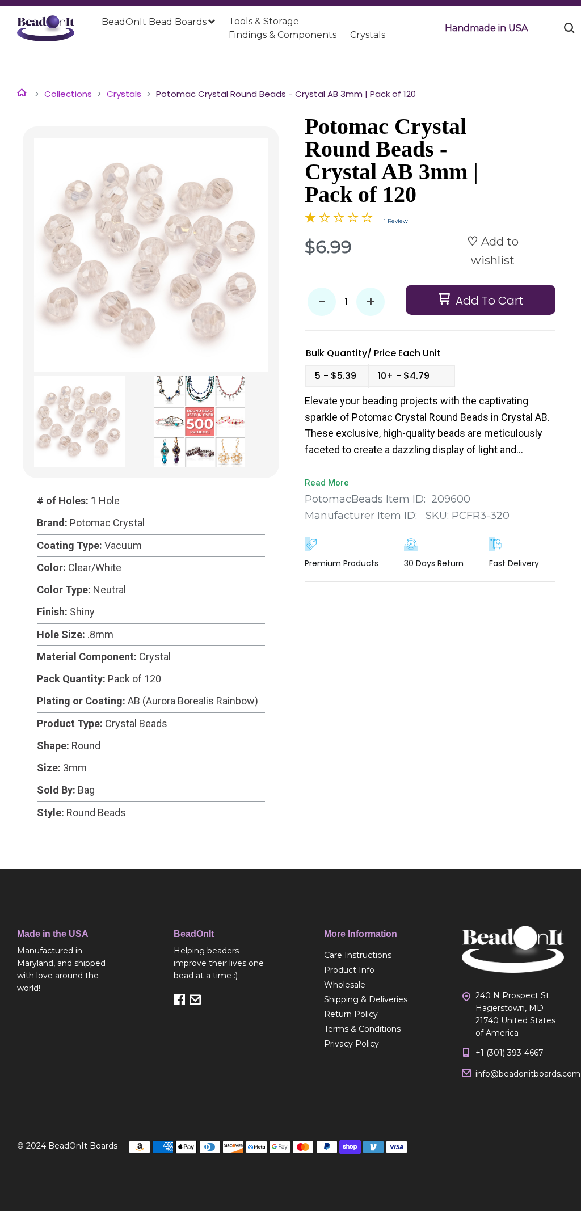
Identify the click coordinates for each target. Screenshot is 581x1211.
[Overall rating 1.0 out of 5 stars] (339, 219)
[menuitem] (158, 22)
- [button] (322, 302)
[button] (486, 28)
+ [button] (370, 302)
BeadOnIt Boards (82, 1146)
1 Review (396, 221)
